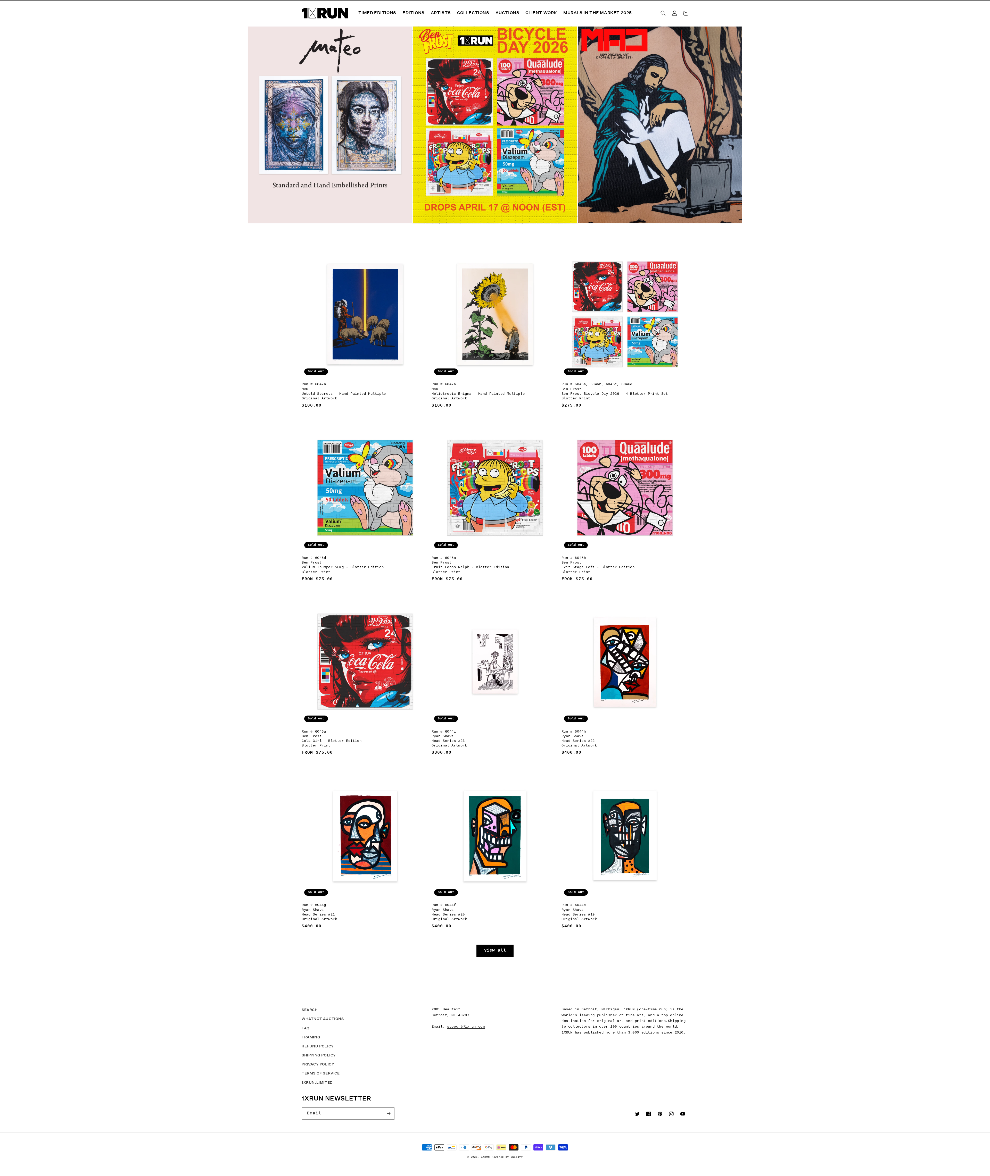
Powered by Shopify (507, 1157)
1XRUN (485, 1157)
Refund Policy (318, 1046)
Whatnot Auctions (323, 1019)
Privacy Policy (318, 1064)
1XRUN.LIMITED (317, 1082)
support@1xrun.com (466, 1026)
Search (310, 1009)
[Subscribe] (388, 1113)
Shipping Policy (319, 1055)
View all (495, 950)
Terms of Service (321, 1073)
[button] (663, 13)
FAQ (306, 1028)
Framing (311, 1037)
